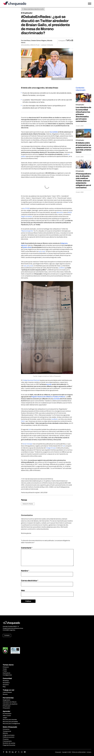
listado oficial (26, 247)
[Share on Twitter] (68, 40)
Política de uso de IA (8, 737)
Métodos (5, 733)
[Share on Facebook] (66, 40)
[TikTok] (16, 752)
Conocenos (6, 729)
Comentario (26, 548)
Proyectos (6, 739)
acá (40, 251)
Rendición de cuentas (9, 743)
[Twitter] (19, 752)
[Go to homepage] (14, 3)
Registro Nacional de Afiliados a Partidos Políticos (48, 396)
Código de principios (8, 735)
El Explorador (6, 706)
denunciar (60, 212)
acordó (49, 384)
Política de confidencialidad (79, 752)
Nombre (25, 571)
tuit (29, 429)
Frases (5, 671)
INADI (70, 212)
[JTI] (15, 650)
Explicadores (6, 673)
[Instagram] (10, 752)
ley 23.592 (26, 208)
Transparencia (7, 731)
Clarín (23, 421)
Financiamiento (7, 741)
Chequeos (6, 667)
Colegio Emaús (51, 448)
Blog (4, 686)
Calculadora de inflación (10, 702)
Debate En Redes (28, 504)
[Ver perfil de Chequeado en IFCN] (5, 650)
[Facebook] (4, 752)
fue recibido (54, 132)
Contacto (7, 635)
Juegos (5, 717)
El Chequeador (7, 713)
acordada (56, 398)
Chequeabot (6, 708)
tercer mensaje (27, 444)
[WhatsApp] (22, 752)
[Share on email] (72, 40)
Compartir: (61, 40)
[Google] (7, 752)
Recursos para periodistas (10, 721)
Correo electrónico (29, 581)
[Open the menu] (89, 4)
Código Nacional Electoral (31, 380)
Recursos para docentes (10, 719)
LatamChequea (7, 692)
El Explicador (26, 13)
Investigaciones (7, 675)
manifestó (54, 419)
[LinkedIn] (13, 752)
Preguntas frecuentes (9, 745)
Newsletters (6, 682)
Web (23, 590)
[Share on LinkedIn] (70, 40)
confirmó (61, 268)
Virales (5, 669)
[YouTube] (25, 752)
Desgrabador (6, 700)
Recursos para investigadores (11, 723)
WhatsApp (6, 680)
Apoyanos (6, 684)
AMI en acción (7, 715)
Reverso (5, 694)
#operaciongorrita (27, 231)
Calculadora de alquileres (10, 704)
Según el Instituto (26, 216)
